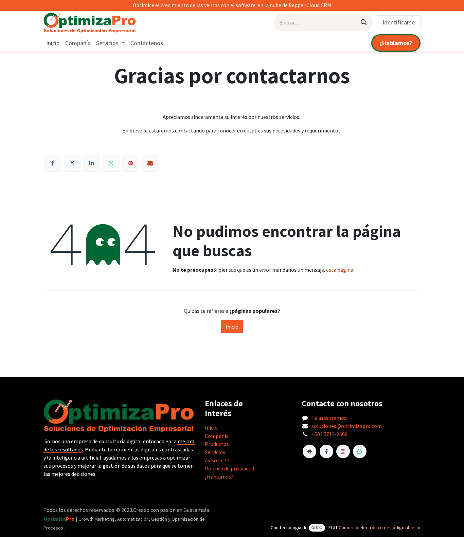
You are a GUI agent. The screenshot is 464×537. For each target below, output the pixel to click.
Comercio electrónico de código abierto (380, 527)
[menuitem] (53, 43)
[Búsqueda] (364, 22)
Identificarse (398, 22)
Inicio (232, 326)
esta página (339, 269)
